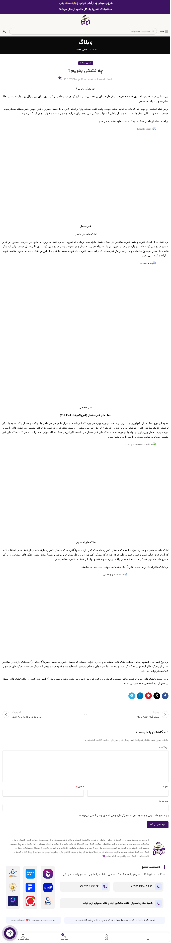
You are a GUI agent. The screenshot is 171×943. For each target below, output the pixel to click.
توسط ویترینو (18, 920)
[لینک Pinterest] (148, 695)
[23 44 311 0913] (105, 886)
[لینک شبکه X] (156, 695)
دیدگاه (163, 748)
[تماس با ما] (10, 933)
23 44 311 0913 (89, 886)
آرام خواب (93, 79)
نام (165, 787)
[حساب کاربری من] (4, 31)
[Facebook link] (165, 695)
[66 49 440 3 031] (158, 886)
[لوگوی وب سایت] (85, 20)
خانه (94, 50)
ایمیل (80, 787)
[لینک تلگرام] (131, 695)
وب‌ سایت (163, 801)
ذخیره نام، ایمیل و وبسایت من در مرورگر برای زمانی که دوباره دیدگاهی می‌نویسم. (121, 815)
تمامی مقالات (81, 50)
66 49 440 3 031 (142, 886)
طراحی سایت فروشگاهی (43, 920)
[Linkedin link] (140, 695)
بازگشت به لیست (85, 714)
